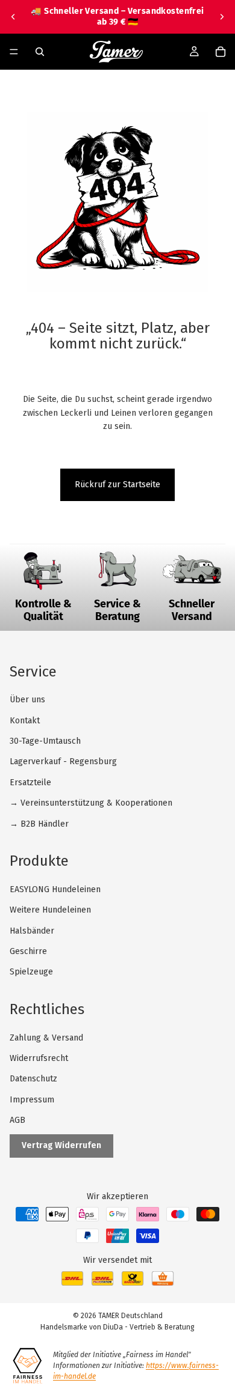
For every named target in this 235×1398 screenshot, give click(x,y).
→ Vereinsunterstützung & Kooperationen (91, 803)
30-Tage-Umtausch (45, 741)
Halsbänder (32, 931)
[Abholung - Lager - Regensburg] (162, 1283)
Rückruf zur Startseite (117, 484)
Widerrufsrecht (39, 1058)
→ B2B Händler (39, 824)
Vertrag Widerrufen (61, 1145)
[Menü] (14, 52)
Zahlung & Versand (46, 1038)
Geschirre (28, 951)
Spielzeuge (31, 972)
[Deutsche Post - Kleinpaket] (132, 1283)
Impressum (32, 1100)
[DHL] (72, 1283)
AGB (17, 1120)
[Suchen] (40, 51)
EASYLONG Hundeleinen (55, 889)
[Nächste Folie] (221, 17)
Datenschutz (33, 1079)
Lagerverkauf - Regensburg (63, 761)
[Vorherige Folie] (13, 17)
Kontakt (25, 721)
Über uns (27, 699)
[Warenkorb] (220, 51)
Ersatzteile (30, 782)
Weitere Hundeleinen (50, 910)
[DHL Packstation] (102, 1283)
